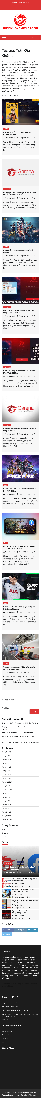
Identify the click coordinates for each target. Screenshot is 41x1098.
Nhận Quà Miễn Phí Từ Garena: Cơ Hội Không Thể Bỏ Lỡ (19, 133)
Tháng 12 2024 (7, 819)
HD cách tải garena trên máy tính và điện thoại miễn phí (20, 429)
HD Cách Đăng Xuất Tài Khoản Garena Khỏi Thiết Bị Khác (19, 371)
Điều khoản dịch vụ (8, 1031)
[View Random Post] (32, 37)
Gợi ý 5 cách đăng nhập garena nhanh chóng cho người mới (24, 912)
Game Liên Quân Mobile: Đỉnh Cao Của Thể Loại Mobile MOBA (19, 547)
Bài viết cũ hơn (8, 700)
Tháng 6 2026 (6, 759)
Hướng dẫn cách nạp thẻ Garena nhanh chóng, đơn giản (23, 890)
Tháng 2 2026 (6, 774)
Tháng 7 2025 (6, 801)
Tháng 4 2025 (6, 808)
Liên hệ (4, 1042)
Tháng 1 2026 (6, 778)
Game (5, 485)
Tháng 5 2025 (6, 804)
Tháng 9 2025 (6, 793)
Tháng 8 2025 (6, 797)
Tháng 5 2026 (6, 763)
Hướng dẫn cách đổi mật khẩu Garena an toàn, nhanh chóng (25, 901)
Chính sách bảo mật (8, 1035)
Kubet (9, 1020)
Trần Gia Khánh (10, 138)
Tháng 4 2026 (6, 767)
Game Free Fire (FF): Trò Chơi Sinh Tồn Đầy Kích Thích (19, 489)
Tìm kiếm (5, 708)
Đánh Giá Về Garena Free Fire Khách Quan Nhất (18, 251)
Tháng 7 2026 (6, 756)
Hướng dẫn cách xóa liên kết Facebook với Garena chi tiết (19, 868)
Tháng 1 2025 (6, 816)
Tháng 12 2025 (7, 782)
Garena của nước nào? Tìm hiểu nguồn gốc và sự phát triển (19, 668)
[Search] (36, 37)
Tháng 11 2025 (6, 786)
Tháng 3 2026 (6, 771)
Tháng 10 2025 (7, 789)
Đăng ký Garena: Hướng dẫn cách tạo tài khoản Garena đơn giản (19, 193)
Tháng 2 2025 (6, 812)
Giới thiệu (5, 1038)
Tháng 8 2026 (6, 752)
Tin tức (6, 128)
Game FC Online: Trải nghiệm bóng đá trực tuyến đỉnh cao (19, 607)
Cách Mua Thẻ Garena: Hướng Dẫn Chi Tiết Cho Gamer (25, 880)
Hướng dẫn (7, 189)
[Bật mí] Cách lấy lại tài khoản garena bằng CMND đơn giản (18, 311)
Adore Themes (30, 1095)
